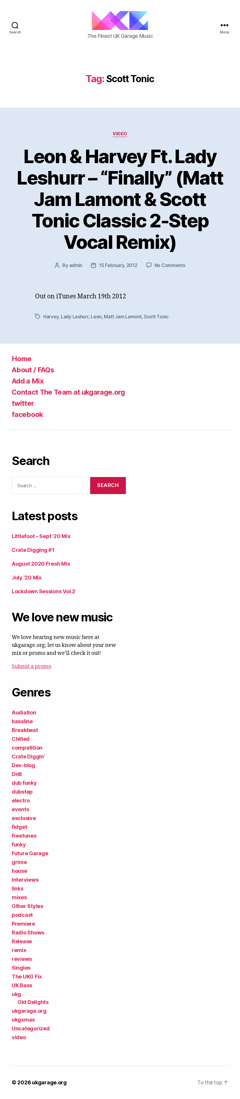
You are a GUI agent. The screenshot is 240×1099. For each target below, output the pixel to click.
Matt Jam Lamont (122, 316)
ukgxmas (23, 1020)
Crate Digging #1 (33, 550)
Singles (21, 968)
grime (19, 862)
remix (19, 950)
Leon (96, 316)
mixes (19, 897)
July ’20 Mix (27, 577)
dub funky (24, 783)
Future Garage (30, 853)
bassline (22, 721)
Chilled (21, 739)
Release (22, 941)
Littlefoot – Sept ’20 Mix (41, 536)
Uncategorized (31, 1028)
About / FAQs (33, 370)
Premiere (23, 924)
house (19, 871)
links (17, 888)
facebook (27, 414)
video (120, 133)
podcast (22, 915)
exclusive (24, 818)
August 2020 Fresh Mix (41, 564)
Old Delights (33, 1002)
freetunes (24, 836)
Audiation (24, 712)
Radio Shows (28, 932)
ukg (16, 994)
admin (76, 265)
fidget (19, 827)
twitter (23, 403)
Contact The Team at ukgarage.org (68, 392)
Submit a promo (31, 666)
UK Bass (22, 985)
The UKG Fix (27, 976)
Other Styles (27, 906)
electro (21, 800)
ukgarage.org (29, 1011)
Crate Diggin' (28, 756)
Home (21, 358)
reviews (22, 959)
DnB (17, 774)
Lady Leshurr (74, 316)
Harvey (50, 316)
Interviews (25, 880)
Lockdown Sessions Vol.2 (43, 591)
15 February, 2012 (118, 265)
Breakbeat (25, 730)
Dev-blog (23, 765)
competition (27, 748)
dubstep (22, 792)
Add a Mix (28, 381)
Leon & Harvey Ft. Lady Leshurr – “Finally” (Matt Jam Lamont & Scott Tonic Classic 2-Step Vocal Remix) (120, 199)
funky (19, 844)
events (20, 809)
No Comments (170, 265)
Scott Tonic (156, 316)
